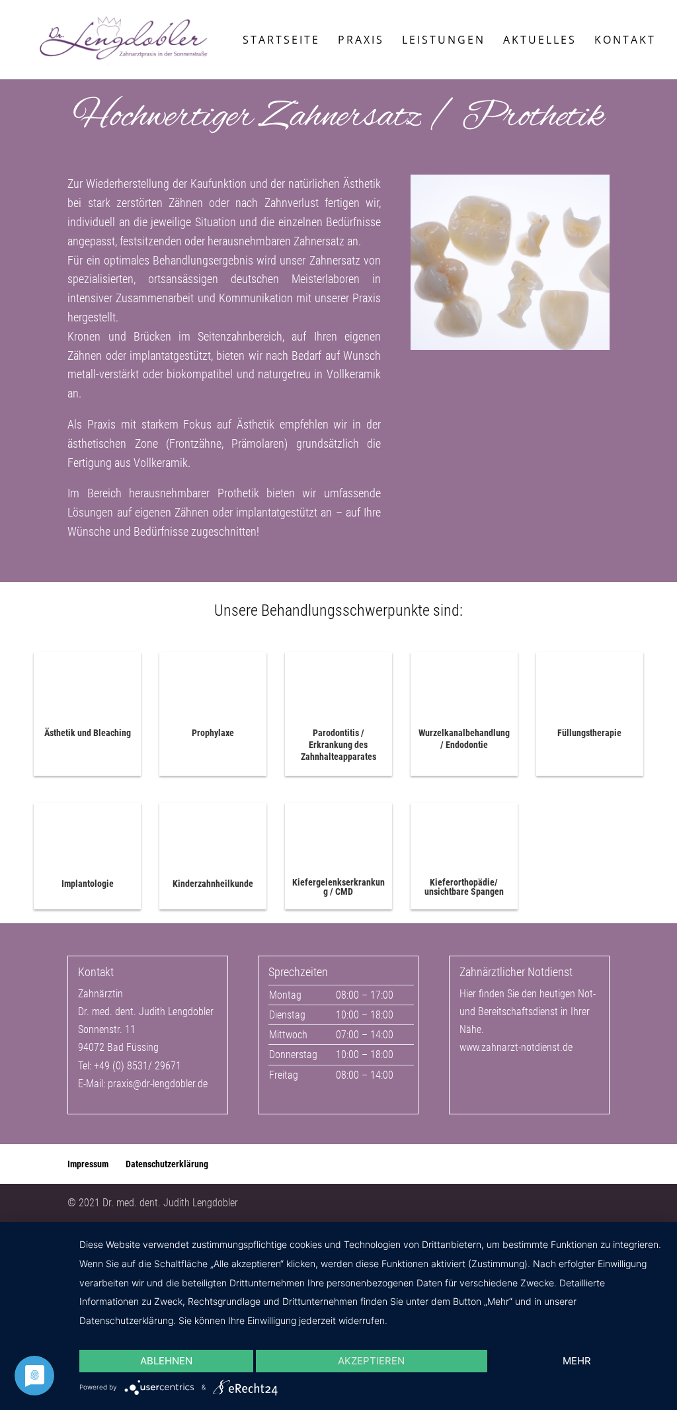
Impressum (87, 1164)
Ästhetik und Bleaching (87, 732)
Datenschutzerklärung (167, 1164)
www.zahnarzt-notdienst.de (516, 1047)
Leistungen (443, 41)
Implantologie (87, 883)
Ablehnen (166, 1360)
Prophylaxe (213, 732)
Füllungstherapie (589, 732)
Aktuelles (540, 41)
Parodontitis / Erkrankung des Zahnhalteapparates (338, 744)
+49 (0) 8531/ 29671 (137, 1065)
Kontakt (625, 41)
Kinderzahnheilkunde (213, 883)
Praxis (361, 41)
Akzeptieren (371, 1360)
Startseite (281, 41)
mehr (577, 1360)
